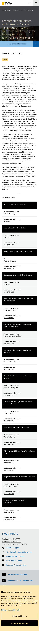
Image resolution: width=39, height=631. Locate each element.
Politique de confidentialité (10, 610)
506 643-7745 (9, 343)
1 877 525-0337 (14, 544)
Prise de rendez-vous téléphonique (19, 552)
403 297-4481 (9, 245)
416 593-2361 (9, 369)
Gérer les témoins (19, 616)
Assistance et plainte (14, 560)
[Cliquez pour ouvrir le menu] (36, 3)
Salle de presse (18, 10)
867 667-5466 (9, 494)
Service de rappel (12, 548)
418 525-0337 (11, 539)
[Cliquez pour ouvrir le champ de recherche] (30, 3)
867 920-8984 (9, 318)
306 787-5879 (9, 519)
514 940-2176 (9, 221)
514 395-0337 (11, 541)
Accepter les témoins (19, 623)
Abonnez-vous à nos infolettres (20, 580)
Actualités (29, 10)
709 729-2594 (9, 421)
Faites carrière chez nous (17, 574)
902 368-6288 (9, 470)
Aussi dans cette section (20, 45)
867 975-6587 (9, 292)
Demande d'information (15, 556)
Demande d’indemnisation (16, 565)
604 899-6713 (9, 268)
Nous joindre (10, 533)
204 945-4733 (9, 395)
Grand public (6, 10)
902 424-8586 (9, 444)
